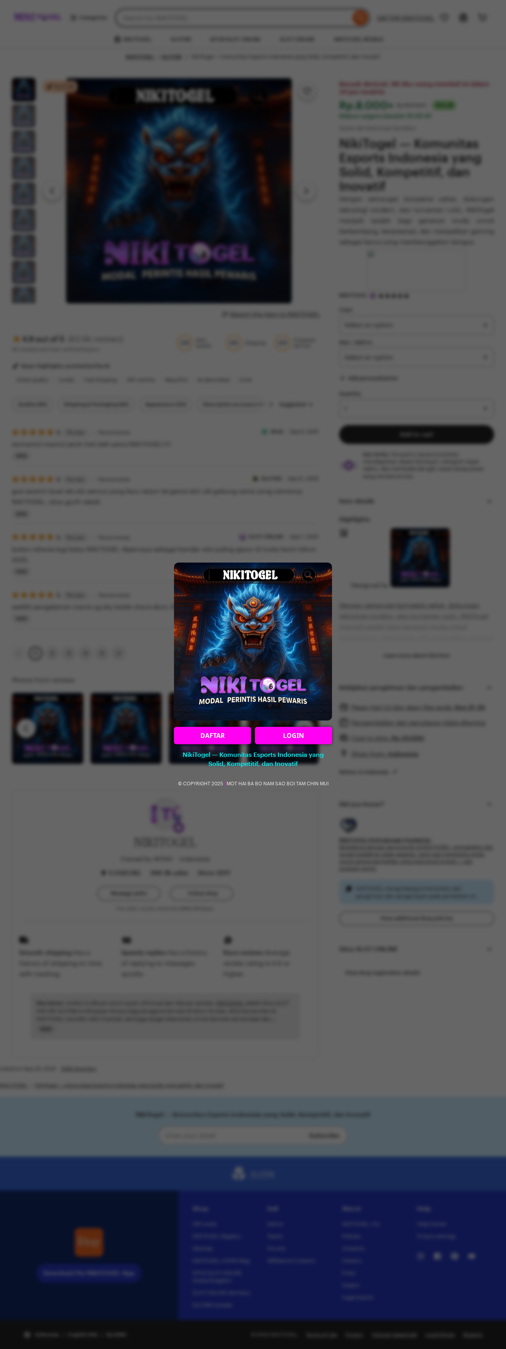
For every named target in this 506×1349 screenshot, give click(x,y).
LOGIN (293, 735)
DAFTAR (212, 735)
